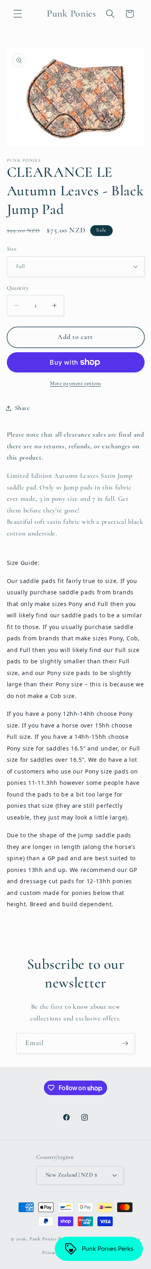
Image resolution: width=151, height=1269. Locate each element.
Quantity (18, 287)
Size (12, 248)
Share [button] (22, 408)
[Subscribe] (124, 1043)
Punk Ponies (42, 1239)
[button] (17, 13)
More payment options (75, 383)
